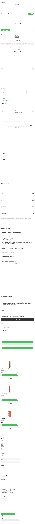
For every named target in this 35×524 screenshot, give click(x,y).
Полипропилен (32, 118)
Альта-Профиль (32, 115)
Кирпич (33, 123)
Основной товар (32, 186)
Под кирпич (32, 120)
